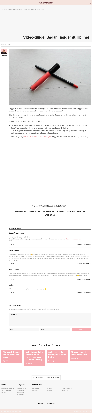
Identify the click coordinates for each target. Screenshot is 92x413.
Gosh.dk (61, 211)
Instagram (51, 404)
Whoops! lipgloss (46, 137)
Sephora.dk (34, 211)
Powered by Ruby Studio (82, 411)
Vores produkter (6, 390)
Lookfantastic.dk (76, 211)
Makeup (19, 9)
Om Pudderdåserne (7, 388)
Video (10, 44)
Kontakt (3, 392)
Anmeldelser (21, 390)
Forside (5, 9)
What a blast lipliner (30, 137)
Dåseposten (20, 392)
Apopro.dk (49, 215)
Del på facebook (53, 377)
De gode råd (20, 394)
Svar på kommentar (84, 244)
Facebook (41, 404)
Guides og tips (12, 9)
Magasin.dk (20, 211)
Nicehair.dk (48, 211)
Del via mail (39, 377)
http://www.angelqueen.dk (74, 239)
